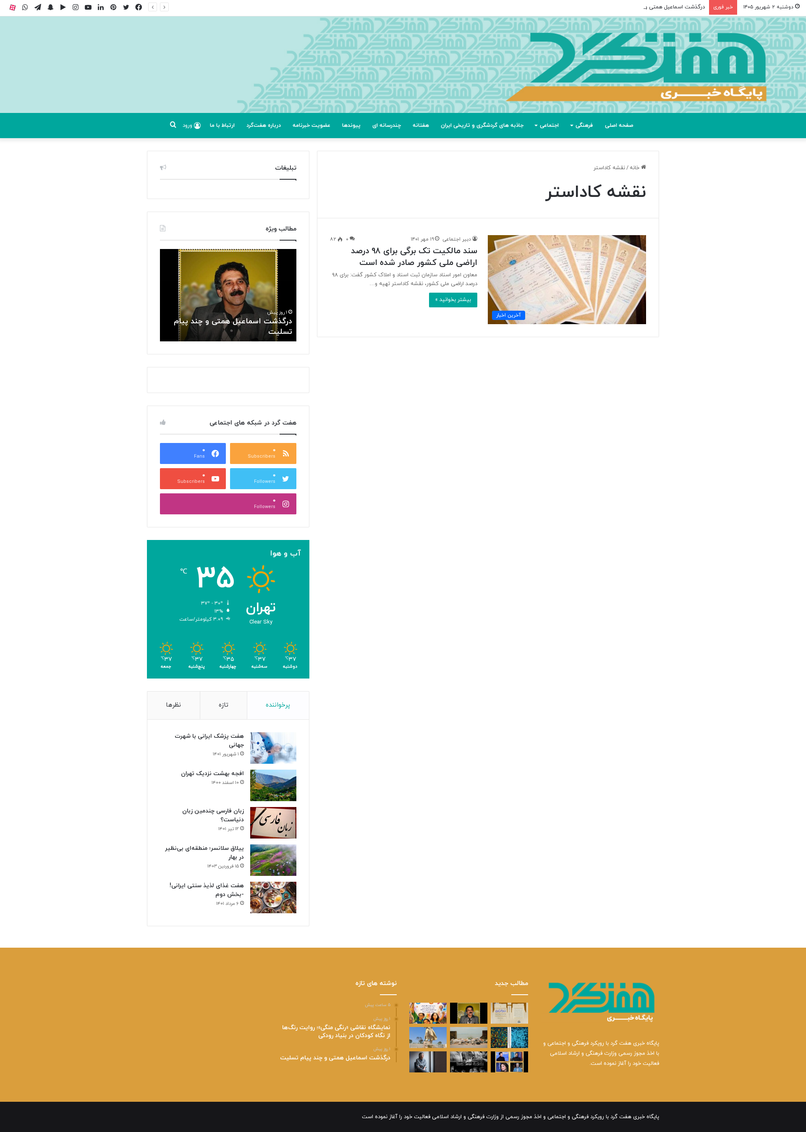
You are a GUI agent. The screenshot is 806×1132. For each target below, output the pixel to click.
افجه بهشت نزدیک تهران (212, 774)
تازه (223, 705)
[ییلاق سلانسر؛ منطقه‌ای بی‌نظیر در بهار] (273, 860)
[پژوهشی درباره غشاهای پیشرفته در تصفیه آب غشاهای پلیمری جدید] (509, 1037)
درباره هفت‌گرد (263, 125)
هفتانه (421, 125)
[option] (228, 295)
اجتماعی (549, 125)
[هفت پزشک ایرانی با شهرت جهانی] (273, 748)
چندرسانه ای (386, 125)
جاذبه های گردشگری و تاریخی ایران (482, 125)
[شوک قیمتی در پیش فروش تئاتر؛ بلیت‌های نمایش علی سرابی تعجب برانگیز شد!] (468, 1061)
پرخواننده (278, 705)
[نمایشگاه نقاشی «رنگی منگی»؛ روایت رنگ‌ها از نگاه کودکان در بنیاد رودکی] (428, 1013)
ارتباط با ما (222, 125)
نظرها (173, 705)
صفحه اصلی (619, 125)
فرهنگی (584, 125)
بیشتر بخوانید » (453, 300)
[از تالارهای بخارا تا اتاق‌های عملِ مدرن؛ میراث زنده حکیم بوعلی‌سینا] (428, 1037)
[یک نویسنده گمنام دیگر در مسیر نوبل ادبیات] (428, 1061)
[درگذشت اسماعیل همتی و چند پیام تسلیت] (468, 1013)
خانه (635, 168)
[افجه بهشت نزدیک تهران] (273, 785)
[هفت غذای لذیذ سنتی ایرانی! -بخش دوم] (273, 897)
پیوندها (351, 125)
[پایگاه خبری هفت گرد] (403, 74)
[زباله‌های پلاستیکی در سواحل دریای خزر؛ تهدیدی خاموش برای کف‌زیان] (468, 1037)
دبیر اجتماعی (456, 239)
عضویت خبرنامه (311, 125)
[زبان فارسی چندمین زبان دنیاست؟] (273, 823)
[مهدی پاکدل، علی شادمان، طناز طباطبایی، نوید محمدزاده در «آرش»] (509, 1061)
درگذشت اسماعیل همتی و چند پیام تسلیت (655, 7)
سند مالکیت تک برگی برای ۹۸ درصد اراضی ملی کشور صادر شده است (414, 257)
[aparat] (12, 7)
